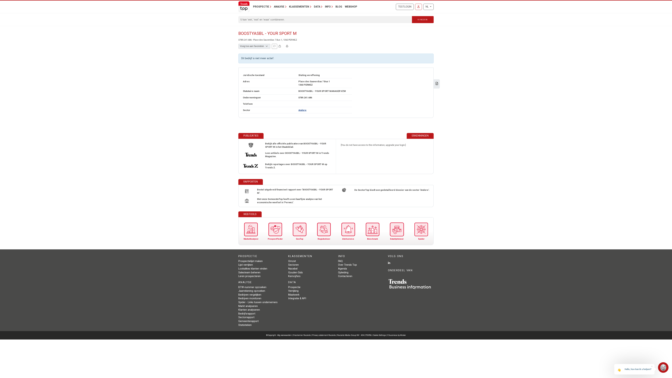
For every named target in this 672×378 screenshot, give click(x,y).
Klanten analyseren (249, 309)
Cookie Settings (379, 335)
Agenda (342, 268)
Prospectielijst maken (250, 261)
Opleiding (343, 272)
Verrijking (293, 290)
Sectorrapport (246, 317)
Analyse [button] (279, 6)
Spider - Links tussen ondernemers (258, 302)
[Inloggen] (418, 7)
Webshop (351, 6)
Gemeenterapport (248, 321)
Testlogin (404, 6)
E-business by (396, 335)
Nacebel (293, 268)
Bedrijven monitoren (249, 298)
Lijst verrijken (245, 264)
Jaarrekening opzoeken (251, 290)
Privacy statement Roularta (324, 335)
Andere (302, 110)
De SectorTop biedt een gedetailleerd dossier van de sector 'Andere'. (392, 190)
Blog (338, 6)
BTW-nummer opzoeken (252, 287)
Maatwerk (293, 294)
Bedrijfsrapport (246, 313)
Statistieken (245, 325)
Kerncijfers (294, 276)
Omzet (292, 261)
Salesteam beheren (249, 272)
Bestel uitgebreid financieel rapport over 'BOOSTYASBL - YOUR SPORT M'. (295, 191)
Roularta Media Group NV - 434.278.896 (354, 335)
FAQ (340, 261)
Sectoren (293, 264)
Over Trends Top (347, 264)
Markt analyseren (248, 306)
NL (427, 6)
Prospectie (294, 287)
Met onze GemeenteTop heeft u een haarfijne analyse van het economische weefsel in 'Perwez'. (289, 201)
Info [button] (328, 6)
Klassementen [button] (299, 6)
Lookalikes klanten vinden (252, 268)
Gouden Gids (295, 272)
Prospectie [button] (261, 6)
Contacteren (345, 276)
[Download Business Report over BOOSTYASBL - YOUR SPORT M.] (437, 83)
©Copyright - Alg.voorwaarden (279, 335)
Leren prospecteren (249, 276)
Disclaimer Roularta (302, 335)
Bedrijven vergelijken (249, 294)
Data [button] (317, 6)
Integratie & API (297, 298)
